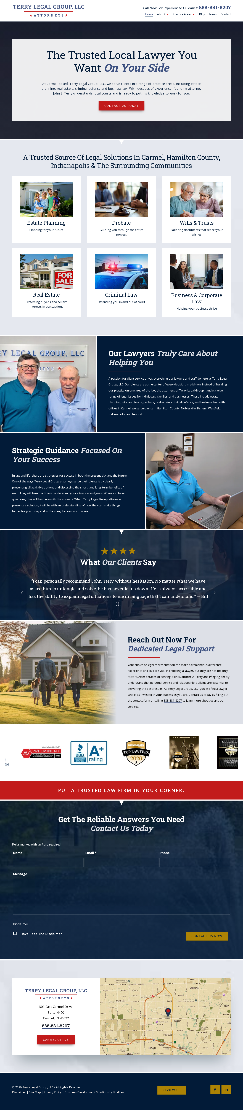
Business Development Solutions (87, 1092)
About (161, 14)
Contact (226, 14)
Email (91, 853)
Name (18, 853)
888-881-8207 (215, 7)
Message (20, 874)
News (213, 14)
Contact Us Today (121, 106)
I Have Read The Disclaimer (40, 934)
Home (149, 14)
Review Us (172, 1090)
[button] (22, 593)
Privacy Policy (53, 1092)
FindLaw (118, 1092)
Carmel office (56, 1040)
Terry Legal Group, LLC (38, 1087)
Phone (165, 853)
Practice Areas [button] (182, 14)
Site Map (35, 1092)
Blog (202, 14)
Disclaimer (20, 924)
